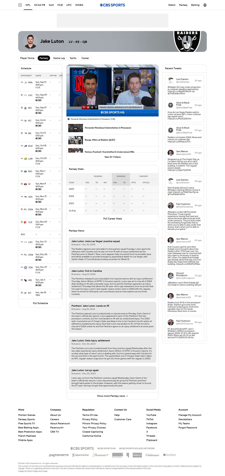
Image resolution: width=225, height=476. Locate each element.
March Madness (27, 435)
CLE (30, 222)
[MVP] (137, 453)
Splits (73, 58)
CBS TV (54, 431)
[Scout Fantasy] (153, 454)
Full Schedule (40, 303)
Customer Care (122, 419)
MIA (30, 82)
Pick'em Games (26, 415)
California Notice (91, 433)
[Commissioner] (120, 453)
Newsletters (185, 419)
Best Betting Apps (28, 427)
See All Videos (113, 157)
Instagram (151, 423)
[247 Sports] (59, 454)
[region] (112, 90)
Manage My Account (189, 415)
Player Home (27, 58)
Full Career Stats (112, 218)
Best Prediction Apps (30, 431)
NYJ (30, 171)
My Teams (184, 423)
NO (30, 108)
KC (29, 120)
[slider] (112, 107)
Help (117, 415)
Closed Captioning (92, 428)
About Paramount (60, 423)
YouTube (151, 415)
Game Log (59, 58)
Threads (150, 435)
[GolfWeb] (169, 455)
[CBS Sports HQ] (107, 448)
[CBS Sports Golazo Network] (137, 448)
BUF (30, 146)
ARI (30, 280)
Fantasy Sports (26, 419)
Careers (54, 419)
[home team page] (25, 82)
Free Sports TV (26, 423)
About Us (55, 415)
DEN (30, 209)
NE (29, 133)
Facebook (151, 427)
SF (29, 184)
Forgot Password (187, 427)
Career (85, 58)
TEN (30, 267)
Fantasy (44, 58)
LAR (30, 158)
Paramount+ (57, 427)
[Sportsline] (80, 454)
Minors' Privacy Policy (94, 423)
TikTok (149, 419)
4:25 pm (41, 83)
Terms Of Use (90, 415)
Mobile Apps (25, 440)
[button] (20, 5)
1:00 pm (41, 134)
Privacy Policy (90, 419)
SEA (30, 197)
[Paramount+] (100, 454)
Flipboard (151, 440)
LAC (30, 95)
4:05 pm (41, 96)
